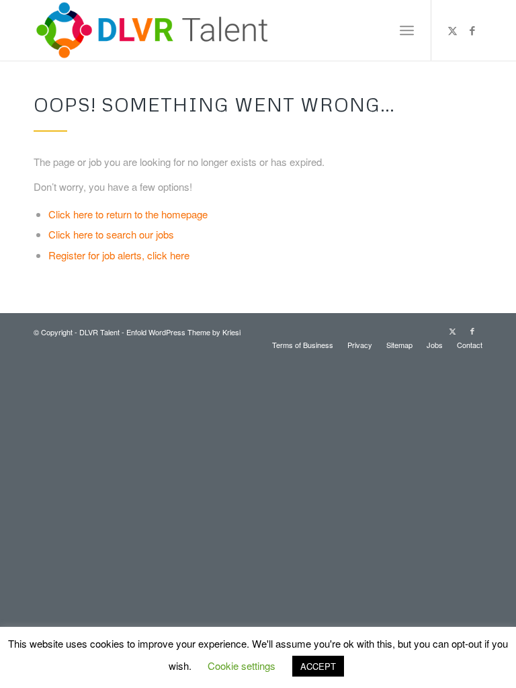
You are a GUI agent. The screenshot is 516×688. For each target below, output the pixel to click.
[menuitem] (407, 30)
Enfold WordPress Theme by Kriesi (183, 332)
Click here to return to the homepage (128, 214)
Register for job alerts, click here (118, 255)
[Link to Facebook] (472, 30)
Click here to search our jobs (111, 234)
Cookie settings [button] (241, 665)
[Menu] (407, 30)
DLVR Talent (99, 332)
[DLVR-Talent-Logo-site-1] (155, 30)
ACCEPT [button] (318, 666)
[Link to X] (452, 30)
